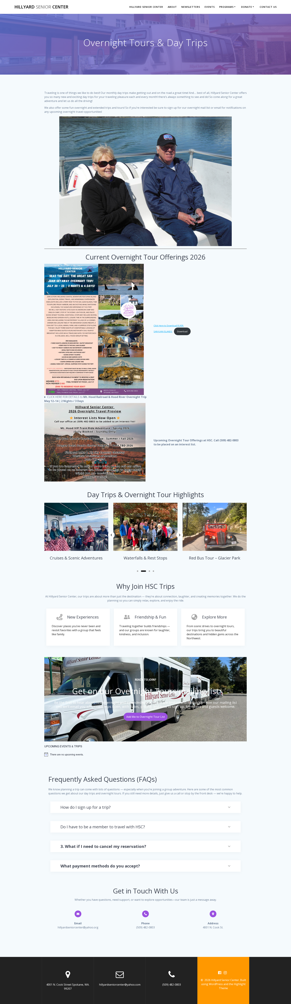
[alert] (145, 754)
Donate (246, 6)
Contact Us (268, 6)
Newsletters (190, 6)
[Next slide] (179, 535)
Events (210, 6)
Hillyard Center (41, 7)
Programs (226, 6)
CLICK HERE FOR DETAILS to (95, 399)
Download (182, 331)
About (172, 6)
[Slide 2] (142, 571)
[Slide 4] (153, 571)
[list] (145, 535)
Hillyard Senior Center (146, 6)
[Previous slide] (111, 535)
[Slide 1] (138, 571)
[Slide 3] (148, 571)
